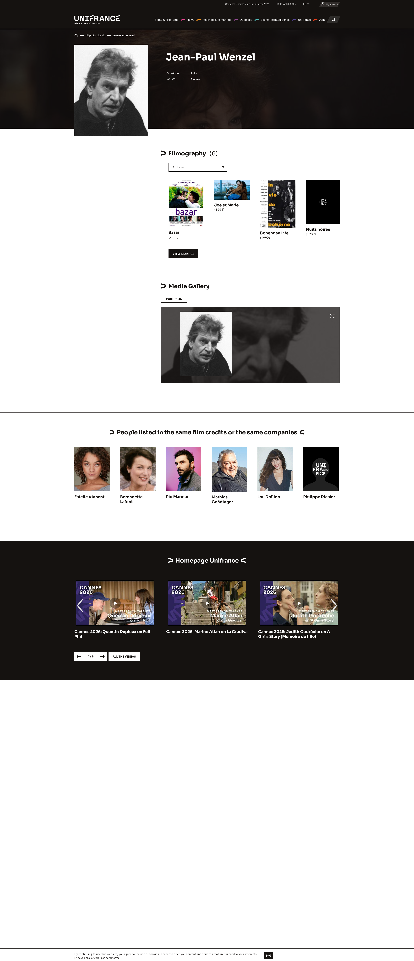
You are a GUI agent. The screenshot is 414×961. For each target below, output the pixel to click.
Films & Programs (166, 19)
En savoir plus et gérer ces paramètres (97, 957)
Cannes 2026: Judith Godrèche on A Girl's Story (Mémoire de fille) (202, 634)
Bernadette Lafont (131, 499)
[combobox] (198, 167)
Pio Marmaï (177, 496)
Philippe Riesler (319, 496)
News (190, 19)
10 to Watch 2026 (286, 3)
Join (322, 19)
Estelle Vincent (89, 496)
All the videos (124, 656)
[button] (332, 316)
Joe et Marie (226, 205)
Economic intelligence (275, 19)
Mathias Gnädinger (222, 499)
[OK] (268, 955)
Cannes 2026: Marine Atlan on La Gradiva (115, 631)
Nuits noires (318, 229)
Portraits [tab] (174, 299)
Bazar (174, 232)
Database (246, 19)
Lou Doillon (268, 496)
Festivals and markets (217, 19)
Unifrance (304, 19)
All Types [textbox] (179, 167)
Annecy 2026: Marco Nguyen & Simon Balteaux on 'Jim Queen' (295, 634)
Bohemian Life (274, 233)
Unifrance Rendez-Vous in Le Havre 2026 (247, 3)
